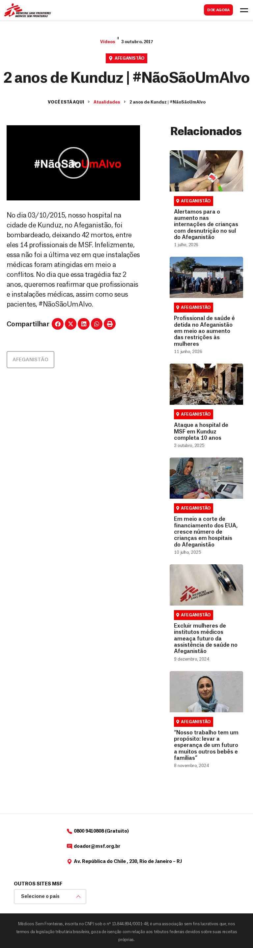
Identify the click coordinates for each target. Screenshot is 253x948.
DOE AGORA (218, 10)
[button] (73, 162)
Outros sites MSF (38, 884)
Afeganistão (130, 58)
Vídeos (107, 42)
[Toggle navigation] (244, 10)
